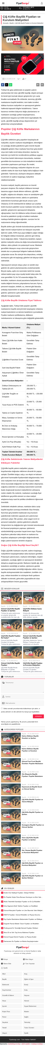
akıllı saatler (26, 1044)
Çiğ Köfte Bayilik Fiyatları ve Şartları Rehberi (32, 877)
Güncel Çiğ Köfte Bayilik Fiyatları (10, 664)
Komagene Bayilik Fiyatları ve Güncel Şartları (33, 826)
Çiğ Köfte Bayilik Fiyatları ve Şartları (32, 813)
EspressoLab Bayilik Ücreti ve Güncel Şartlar (32, 788)
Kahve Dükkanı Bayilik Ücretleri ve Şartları (30, 737)
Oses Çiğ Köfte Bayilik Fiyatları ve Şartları (30, 839)
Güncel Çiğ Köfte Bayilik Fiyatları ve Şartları (10, 610)
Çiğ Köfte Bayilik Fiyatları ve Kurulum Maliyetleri (32, 664)
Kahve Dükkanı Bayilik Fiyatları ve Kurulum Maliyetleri (30, 751)
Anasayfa (5, 23)
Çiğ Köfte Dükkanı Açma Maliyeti (32, 610)
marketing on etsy (14, 1044)
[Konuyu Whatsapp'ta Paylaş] (10, 84)
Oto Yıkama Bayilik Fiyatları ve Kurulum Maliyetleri (32, 851)
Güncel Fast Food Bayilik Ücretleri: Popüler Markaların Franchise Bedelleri (32, 764)
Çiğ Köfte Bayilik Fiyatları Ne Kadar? (10, 637)
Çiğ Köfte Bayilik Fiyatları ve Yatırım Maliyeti (32, 801)
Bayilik (12, 23)
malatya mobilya (37, 1044)
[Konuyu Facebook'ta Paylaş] (2, 84)
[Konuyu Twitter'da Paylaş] (6, 84)
